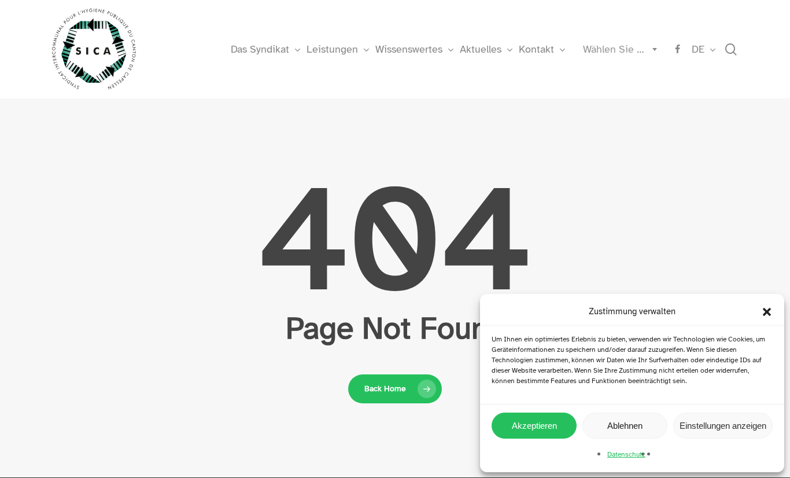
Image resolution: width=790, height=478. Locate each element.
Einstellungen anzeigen (723, 426)
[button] (767, 312)
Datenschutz (626, 454)
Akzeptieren (534, 426)
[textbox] (617, 49)
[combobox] (617, 49)
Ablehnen (625, 426)
